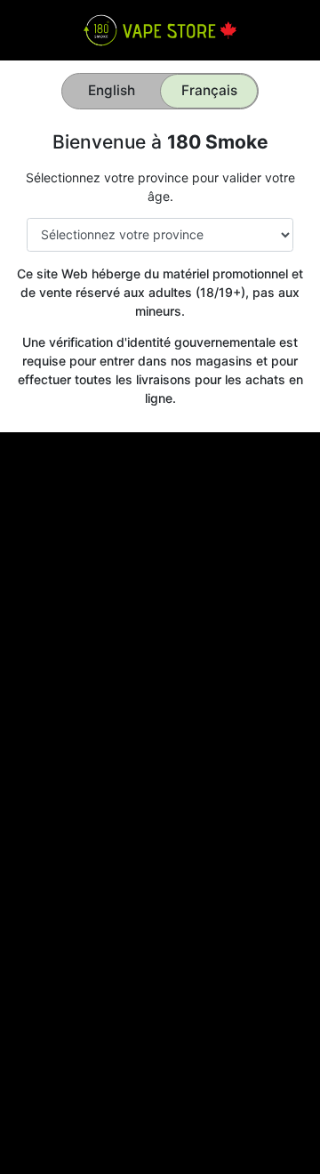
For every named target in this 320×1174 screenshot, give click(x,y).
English (111, 90)
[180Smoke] (160, 28)
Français (209, 90)
